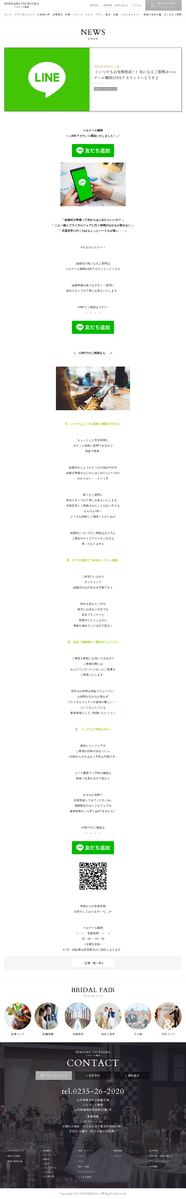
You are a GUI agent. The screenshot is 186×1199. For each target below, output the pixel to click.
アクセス (136, 5)
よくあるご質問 (173, 14)
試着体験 (48, 1034)
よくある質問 (84, 1177)
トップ (8, 14)
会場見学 (77, 1034)
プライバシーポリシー (160, 1161)
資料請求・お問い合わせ (115, 5)
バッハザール (49, 1168)
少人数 (138, 1034)
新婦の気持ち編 (152, 14)
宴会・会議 (112, 14)
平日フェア (168, 1034)
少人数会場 (48, 1176)
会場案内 (57, 14)
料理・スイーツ (74, 14)
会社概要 (153, 1166)
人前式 (46, 1163)
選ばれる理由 (13, 1156)
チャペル (47, 1155)
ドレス (89, 14)
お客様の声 (43, 14)
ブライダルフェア (25, 14)
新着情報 (118, 1151)
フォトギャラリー (131, 14)
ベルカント (48, 1172)
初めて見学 (108, 1034)
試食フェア (18, 1034)
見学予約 (94, 5)
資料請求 (133, 1075)
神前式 (46, 1159)
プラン (99, 14)
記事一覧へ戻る (94, 963)
